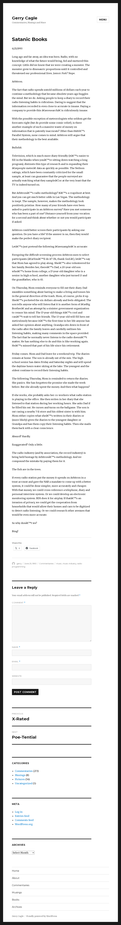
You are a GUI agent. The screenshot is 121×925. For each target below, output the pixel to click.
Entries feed (22, 815)
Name (16, 647)
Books (15, 899)
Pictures (20, 779)
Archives (17, 907)
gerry (19, 563)
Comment (18, 602)
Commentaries (46, 563)
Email (16, 661)
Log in (18, 811)
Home (15, 870)
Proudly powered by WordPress (41, 916)
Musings (20, 775)
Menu (103, 19)
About (15, 878)
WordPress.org (24, 824)
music (59, 563)
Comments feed (24, 820)
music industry (69, 563)
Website (17, 676)
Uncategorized (23, 783)
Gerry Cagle (24, 17)
